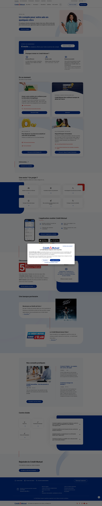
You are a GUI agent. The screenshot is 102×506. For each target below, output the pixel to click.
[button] (55, 260)
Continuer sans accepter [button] (67, 245)
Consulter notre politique (51, 262)
